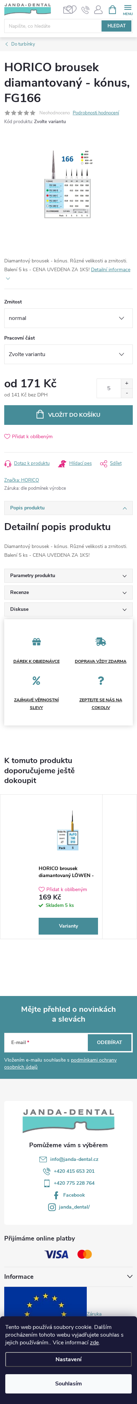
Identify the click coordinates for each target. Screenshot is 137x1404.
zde (94, 1342)
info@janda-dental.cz (74, 1159)
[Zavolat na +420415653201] (85, 9)
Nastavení (68, 1359)
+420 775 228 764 (74, 1183)
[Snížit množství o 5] (126, 393)
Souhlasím (68, 1384)
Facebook (74, 1195)
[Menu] (127, 9)
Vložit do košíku (74, 415)
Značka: (21, 480)
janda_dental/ (74, 1207)
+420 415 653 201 (74, 1171)
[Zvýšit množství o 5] (126, 383)
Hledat (116, 26)
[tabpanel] (68, 867)
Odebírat (109, 1042)
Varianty (68, 926)
